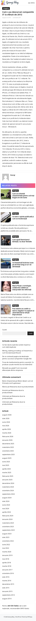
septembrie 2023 (8, 530)
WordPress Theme (20, 617)
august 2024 (6, 498)
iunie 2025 (6, 462)
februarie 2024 (7, 516)
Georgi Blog (11, 617)
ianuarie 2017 (7, 570)
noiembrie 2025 (8, 447)
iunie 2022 (6, 544)
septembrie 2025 (8, 454)
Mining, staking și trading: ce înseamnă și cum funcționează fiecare (17, 352)
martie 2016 (6, 580)
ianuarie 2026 (7, 440)
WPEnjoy (29, 617)
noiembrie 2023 (8, 523)
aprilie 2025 (6, 469)
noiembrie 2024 (8, 487)
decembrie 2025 (8, 444)
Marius (4, 387)
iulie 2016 (5, 577)
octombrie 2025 (8, 451)
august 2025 (6, 458)
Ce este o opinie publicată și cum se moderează (23, 218)
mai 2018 (5, 559)
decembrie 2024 (8, 483)
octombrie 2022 (8, 541)
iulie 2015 (5, 588)
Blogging (6, 8)
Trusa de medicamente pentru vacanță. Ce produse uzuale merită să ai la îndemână (18, 363)
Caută (4, 330)
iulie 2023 (5, 537)
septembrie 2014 (8, 595)
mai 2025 (5, 465)
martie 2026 (6, 433)
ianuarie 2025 (7, 480)
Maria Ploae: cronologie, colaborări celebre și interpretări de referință (21, 288)
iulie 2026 (5, 418)
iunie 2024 (6, 505)
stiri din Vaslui (13, 606)
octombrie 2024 (8, 490)
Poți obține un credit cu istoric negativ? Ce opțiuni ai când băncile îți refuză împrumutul (23, 312)
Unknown (5, 396)
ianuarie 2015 (7, 591)
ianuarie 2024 (7, 519)
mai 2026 (5, 425)
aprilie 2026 (6, 429)
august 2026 (6, 415)
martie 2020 (6, 552)
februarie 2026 (7, 436)
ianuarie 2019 (7, 555)
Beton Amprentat (8, 381)
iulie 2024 (5, 501)
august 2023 (6, 534)
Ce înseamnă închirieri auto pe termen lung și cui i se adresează (23, 265)
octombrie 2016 (8, 573)
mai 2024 (5, 508)
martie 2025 (6, 472)
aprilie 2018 (6, 562)
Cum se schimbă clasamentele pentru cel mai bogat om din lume (23, 196)
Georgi (12, 175)
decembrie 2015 (8, 584)
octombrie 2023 (8, 526)
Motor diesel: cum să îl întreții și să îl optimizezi (17, 382)
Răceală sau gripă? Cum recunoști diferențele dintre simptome (14, 369)
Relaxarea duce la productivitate (22, 387)
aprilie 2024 (6, 512)
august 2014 (6, 599)
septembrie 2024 (8, 494)
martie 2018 (6, 566)
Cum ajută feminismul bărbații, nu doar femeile (22, 241)
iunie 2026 (6, 422)
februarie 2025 (7, 476)
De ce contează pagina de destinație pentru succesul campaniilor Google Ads (17, 357)
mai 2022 (5, 548)
